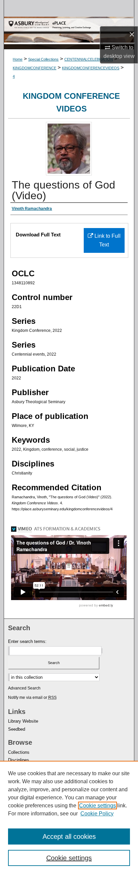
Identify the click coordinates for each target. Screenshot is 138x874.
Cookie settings (97, 805)
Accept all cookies (69, 836)
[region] (69, 817)
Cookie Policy (97, 813)
